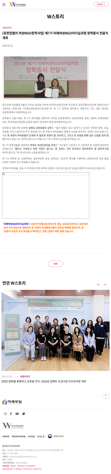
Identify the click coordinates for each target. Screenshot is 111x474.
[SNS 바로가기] (24, 413)
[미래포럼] (11, 402)
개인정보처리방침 (18, 436)
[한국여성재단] (17, 4)
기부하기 (100, 4)
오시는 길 (40, 436)
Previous (98, 284)
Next (104, 284)
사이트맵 (31, 436)
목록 (55, 263)
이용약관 (5, 436)
